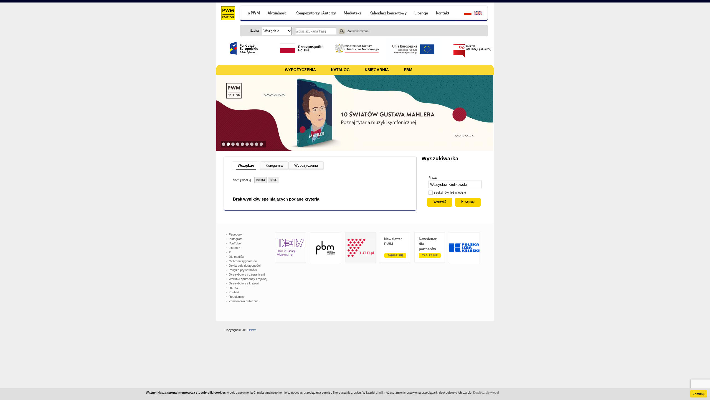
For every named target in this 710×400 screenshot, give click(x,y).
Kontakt (234, 292)
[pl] (464, 13)
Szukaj (342, 31)
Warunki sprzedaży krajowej (248, 279)
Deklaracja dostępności (244, 265)
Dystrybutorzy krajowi (243, 283)
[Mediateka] (353, 13)
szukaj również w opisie (450, 192)
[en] (481, 13)
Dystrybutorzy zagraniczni (247, 274)
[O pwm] (251, 13)
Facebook (235, 234)
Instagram (235, 239)
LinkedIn (234, 247)
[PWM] (227, 13)
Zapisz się (395, 255)
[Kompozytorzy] (316, 13)
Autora (260, 179)
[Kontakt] (443, 13)
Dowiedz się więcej (486, 392)
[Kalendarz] (388, 13)
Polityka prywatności (243, 270)
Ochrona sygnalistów (243, 261)
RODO (233, 287)
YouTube (235, 243)
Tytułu (273, 179)
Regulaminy (237, 296)
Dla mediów (236, 256)
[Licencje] (421, 13)
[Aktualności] (278, 13)
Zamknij (698, 394)
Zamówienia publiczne (243, 301)
